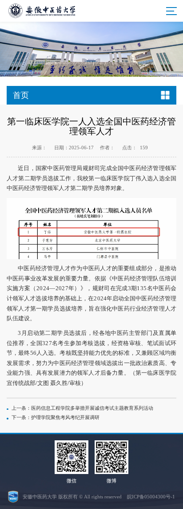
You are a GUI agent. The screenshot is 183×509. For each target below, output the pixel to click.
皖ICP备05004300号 (149, 496)
